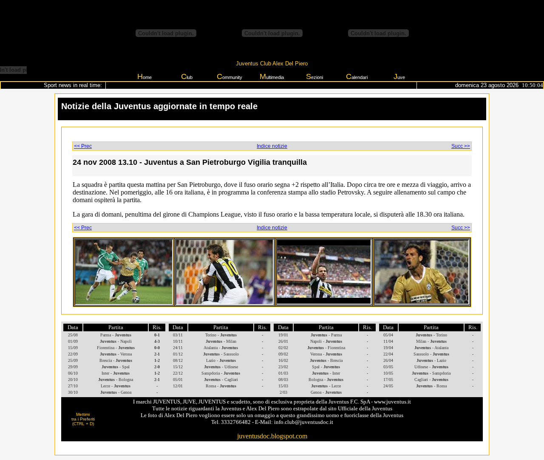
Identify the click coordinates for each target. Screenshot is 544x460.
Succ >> (460, 146)
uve (399, 76)
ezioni (314, 76)
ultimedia (272, 76)
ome (144, 76)
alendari (357, 76)
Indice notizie (272, 146)
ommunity (229, 76)
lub (187, 76)
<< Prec (83, 146)
